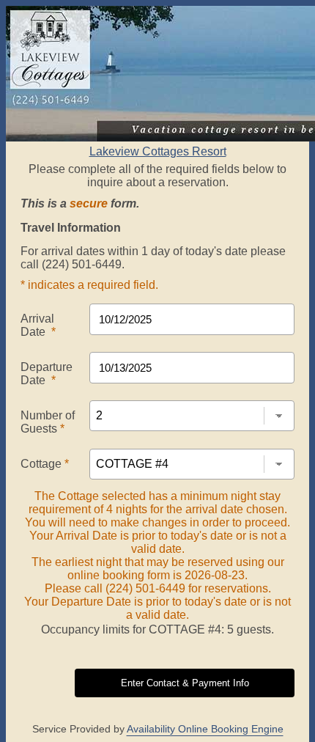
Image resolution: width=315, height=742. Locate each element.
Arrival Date (38, 325)
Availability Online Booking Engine (205, 729)
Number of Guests (48, 422)
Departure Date (47, 373)
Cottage (45, 464)
